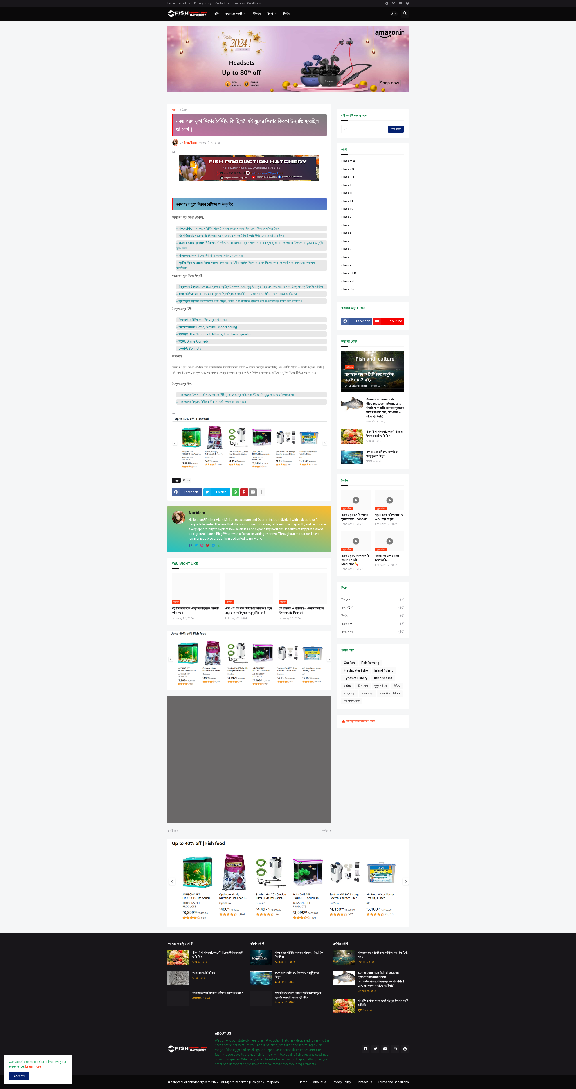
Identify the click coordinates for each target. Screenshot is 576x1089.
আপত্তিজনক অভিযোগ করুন (360, 721)
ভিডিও (286, 13)
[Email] (253, 492)
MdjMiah (273, 1082)
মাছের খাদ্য (372, 631)
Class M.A (348, 161)
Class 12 (347, 209)
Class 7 (346, 249)
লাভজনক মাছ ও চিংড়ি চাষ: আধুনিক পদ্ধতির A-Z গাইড (382, 954)
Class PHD (348, 281)
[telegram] (213, 545)
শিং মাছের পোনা (352, 701)
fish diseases (383, 678)
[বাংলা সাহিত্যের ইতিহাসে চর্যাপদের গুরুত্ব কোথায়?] (178, 998)
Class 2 (346, 217)
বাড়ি (216, 13)
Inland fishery (383, 670)
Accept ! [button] (19, 1076)
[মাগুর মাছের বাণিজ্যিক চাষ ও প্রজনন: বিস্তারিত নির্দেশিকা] (261, 957)
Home (171, 3)
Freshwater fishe (356, 670)
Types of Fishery (355, 678)
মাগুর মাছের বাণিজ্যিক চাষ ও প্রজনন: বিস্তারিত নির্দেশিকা (299, 954)
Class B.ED (348, 273)
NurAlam (197, 512)
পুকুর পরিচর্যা (372, 607)
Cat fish (349, 663)
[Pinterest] (244, 492)
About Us (184, 3)
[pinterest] (407, 3)
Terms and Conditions (247, 3)
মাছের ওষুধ (372, 623)
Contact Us (222, 3)
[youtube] (400, 3)
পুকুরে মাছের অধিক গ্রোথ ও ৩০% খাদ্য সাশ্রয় (389, 517)
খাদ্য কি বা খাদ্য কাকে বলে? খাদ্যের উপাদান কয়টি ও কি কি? (384, 433)
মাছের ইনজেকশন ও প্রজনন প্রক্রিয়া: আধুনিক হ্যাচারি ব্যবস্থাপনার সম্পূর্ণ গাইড (298, 995)
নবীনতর (174, 830)
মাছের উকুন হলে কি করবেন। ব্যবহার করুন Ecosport (355, 517)
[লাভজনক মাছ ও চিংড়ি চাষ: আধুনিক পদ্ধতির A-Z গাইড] (344, 957)
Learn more (33, 1066)
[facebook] (386, 3)
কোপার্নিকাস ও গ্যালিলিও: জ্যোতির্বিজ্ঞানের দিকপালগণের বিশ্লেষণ (301, 610)
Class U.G (347, 289)
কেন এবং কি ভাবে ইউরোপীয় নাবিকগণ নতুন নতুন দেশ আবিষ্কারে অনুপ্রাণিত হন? (248, 610)
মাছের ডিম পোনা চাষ (390, 693)
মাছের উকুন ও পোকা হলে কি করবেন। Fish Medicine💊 (355, 560)
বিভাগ (270, 13)
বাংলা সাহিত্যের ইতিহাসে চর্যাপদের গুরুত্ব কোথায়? (217, 993)
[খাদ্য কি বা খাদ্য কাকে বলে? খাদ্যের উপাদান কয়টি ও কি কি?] (352, 436)
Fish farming (370, 663)
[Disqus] (249, 759)
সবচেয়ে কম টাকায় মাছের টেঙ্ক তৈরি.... (387, 558)
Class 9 (346, 265)
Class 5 (346, 241)
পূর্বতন (325, 830)
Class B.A (348, 177)
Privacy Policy (202, 3)
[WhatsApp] (235, 492)
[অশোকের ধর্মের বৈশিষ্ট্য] (178, 978)
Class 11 (347, 201)
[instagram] (201, 545)
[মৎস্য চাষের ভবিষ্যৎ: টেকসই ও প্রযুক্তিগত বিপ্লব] (352, 457)
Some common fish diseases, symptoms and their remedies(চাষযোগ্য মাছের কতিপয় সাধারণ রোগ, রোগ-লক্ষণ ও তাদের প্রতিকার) (385, 407)
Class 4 (346, 233)
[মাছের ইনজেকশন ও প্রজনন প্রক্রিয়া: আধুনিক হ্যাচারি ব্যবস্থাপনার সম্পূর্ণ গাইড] (261, 998)
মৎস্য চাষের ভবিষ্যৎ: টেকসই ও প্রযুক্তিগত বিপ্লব (382, 454)
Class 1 (346, 185)
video (348, 686)
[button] (394, 13)
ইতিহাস (257, 13)
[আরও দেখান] (262, 492)
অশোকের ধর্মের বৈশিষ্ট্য (203, 972)
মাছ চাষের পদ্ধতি (234, 13)
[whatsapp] (219, 545)
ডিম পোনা (372, 599)
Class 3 (346, 225)
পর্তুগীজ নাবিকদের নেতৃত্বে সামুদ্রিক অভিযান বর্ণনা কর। (195, 610)
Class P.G (347, 169)
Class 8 (346, 257)
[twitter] (393, 3)
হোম (174, 110)
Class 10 (347, 193)
